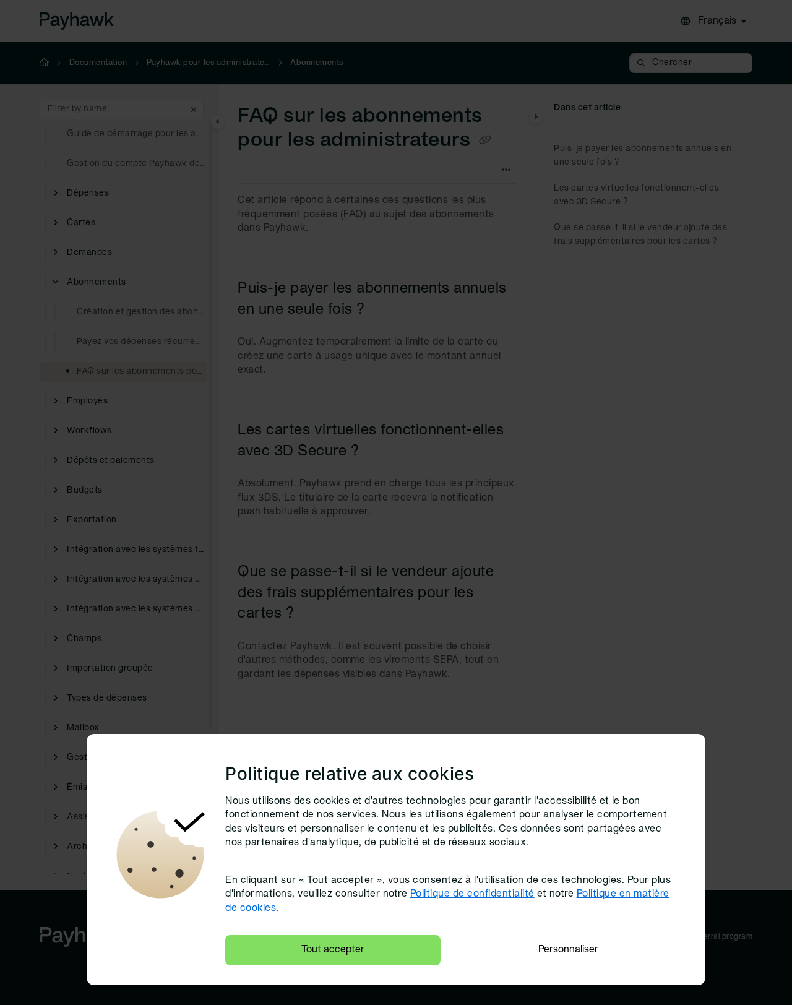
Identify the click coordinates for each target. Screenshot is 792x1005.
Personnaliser (568, 950)
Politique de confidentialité (472, 894)
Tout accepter (332, 950)
